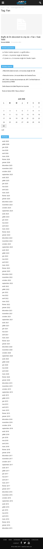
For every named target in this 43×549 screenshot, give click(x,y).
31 (4, 126)
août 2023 (5, 250)
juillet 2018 (5, 434)
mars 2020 (5, 374)
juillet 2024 (5, 217)
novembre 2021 (7, 313)
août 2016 (5, 504)
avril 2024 (5, 226)
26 (16, 122)
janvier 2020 (6, 380)
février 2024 (6, 232)
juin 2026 (5, 147)
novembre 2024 (7, 205)
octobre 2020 (6, 353)
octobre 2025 (6, 171)
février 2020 (6, 377)
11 (10, 114)
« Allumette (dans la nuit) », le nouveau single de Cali (18, 71)
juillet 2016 (5, 507)
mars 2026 (5, 156)
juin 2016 (5, 510)
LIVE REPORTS (26, 540)
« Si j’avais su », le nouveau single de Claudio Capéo (19, 58)
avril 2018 (5, 443)
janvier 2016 (6, 525)
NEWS (10, 540)
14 (27, 114)
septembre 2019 (7, 392)
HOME (5, 540)
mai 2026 (5, 150)
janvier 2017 (6, 489)
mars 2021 (5, 338)
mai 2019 (5, 404)
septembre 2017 (7, 465)
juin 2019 (5, 401)
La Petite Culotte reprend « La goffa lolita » (16, 52)
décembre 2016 (7, 492)
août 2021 (5, 323)
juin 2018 (5, 437)
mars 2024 (5, 229)
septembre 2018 (7, 428)
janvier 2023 (6, 271)
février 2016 (6, 522)
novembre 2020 (7, 350)
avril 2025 (5, 190)
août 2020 (5, 359)
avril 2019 (5, 407)
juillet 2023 (5, 253)
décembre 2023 (7, 238)
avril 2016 (5, 516)
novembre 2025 (7, 168)
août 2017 (5, 468)
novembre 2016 (7, 495)
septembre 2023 (7, 247)
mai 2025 (5, 187)
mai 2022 (5, 295)
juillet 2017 (5, 471)
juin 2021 (5, 329)
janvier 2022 (6, 307)
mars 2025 (5, 193)
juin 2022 (5, 292)
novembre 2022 (7, 277)
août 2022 (5, 286)
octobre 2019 (6, 389)
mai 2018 (5, 440)
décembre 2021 (7, 310)
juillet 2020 (5, 362)
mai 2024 (5, 223)
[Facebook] (21, 543)
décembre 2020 (7, 347)
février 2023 (6, 268)
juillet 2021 (5, 326)
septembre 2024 (7, 211)
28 (27, 122)
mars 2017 (5, 483)
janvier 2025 (6, 199)
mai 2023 (5, 259)
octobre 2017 (6, 462)
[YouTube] (29, 543)
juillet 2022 (5, 289)
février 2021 (6, 341)
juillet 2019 (5, 398)
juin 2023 (5, 256)
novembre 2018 (7, 422)
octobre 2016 (6, 498)
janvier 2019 (6, 416)
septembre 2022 (7, 283)
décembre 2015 (7, 528)
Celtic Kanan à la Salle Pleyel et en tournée (15, 86)
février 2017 (6, 486)
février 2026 (6, 159)
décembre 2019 (7, 383)
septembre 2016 (7, 501)
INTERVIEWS (17, 540)
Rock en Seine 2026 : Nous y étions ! (13, 91)
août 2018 (5, 431)
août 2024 (5, 214)
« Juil (2, 130)
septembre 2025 (7, 174)
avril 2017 (5, 480)
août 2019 (5, 395)
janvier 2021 (6, 344)
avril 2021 (5, 335)
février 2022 (6, 304)
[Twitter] (25, 543)
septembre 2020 (7, 356)
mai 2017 (5, 477)
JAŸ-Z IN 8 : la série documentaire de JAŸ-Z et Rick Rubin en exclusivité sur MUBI (21, 81)
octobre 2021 (6, 316)
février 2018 (6, 449)
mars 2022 (5, 301)
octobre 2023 (6, 244)
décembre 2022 (7, 274)
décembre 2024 (7, 202)
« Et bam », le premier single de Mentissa (15, 55)
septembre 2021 (7, 319)
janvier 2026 (6, 162)
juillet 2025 (5, 180)
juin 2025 (5, 183)
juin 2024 (5, 220)
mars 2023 (5, 265)
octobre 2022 (6, 280)
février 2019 (6, 413)
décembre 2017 (7, 456)
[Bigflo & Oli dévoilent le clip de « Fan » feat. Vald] (21, 24)
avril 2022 (5, 298)
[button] (40, 2)
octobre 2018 (6, 425)
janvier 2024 (6, 235)
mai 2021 (5, 332)
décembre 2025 (7, 165)
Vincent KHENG (5, 42)
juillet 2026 (5, 144)
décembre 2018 (7, 419)
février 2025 (6, 196)
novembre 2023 (7, 241)
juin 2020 (5, 365)
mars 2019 (5, 410)
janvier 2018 (6, 452)
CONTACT (16, 543)
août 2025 (5, 177)
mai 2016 (5, 513)
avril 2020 (5, 371)
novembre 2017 (7, 459)
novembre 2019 (7, 386)
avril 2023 (5, 262)
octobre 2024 (6, 208)
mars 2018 (5, 446)
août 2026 (5, 141)
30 (39, 122)
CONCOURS (35, 540)
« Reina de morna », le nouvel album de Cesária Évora (19, 75)
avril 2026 (5, 153)
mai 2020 (5, 368)
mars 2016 (5, 519)
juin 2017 (5, 474)
